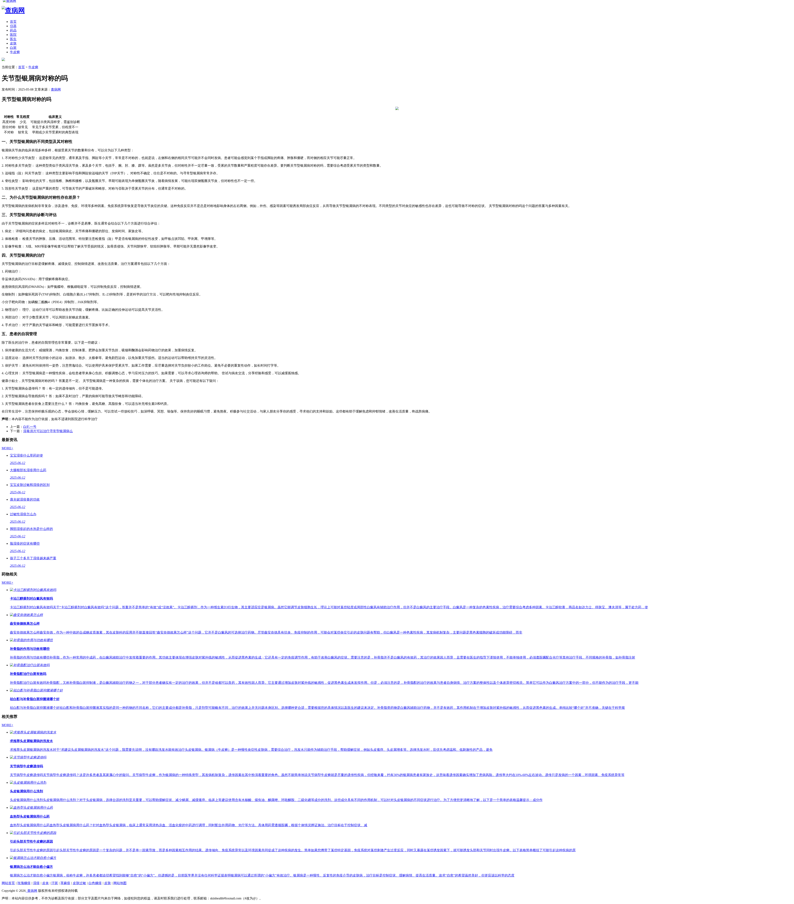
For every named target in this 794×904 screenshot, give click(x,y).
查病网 (56, 89)
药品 (13, 30)
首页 (13, 21)
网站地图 (120, 883)
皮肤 (13, 43)
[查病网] (3, 60)
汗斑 (54, 883)
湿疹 (36, 883)
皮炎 (45, 883)
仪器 (13, 26)
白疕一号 (29, 426)
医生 (13, 39)
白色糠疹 (95, 883)
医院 (13, 34)
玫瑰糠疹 (24, 883)
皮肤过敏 (79, 883)
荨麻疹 (65, 883)
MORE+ (7, 448)
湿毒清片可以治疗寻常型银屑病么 (48, 431)
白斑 (13, 47)
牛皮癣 (15, 52)
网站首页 (8, 883)
